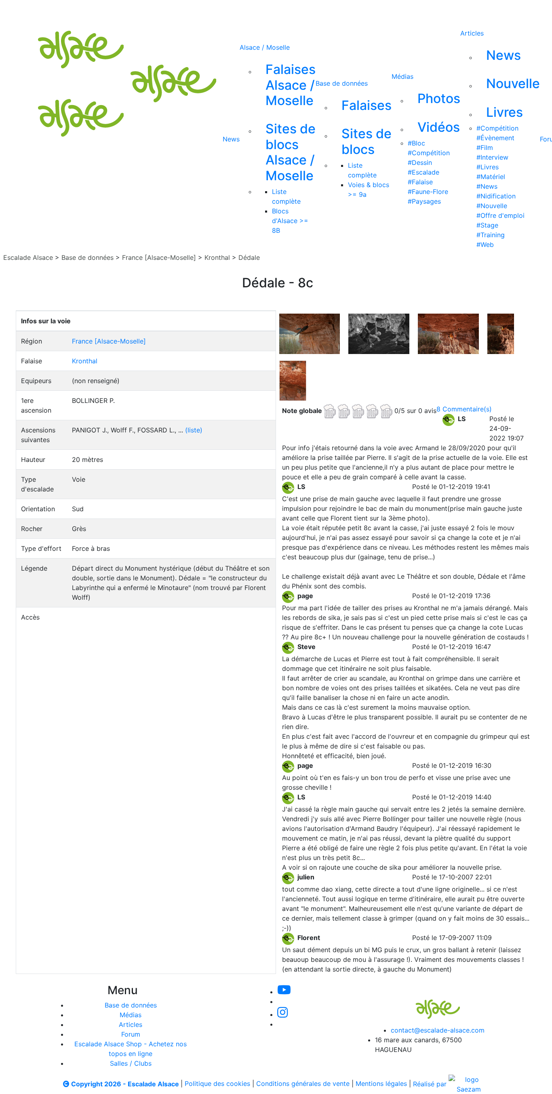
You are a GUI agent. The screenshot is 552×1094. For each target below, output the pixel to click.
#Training (490, 235)
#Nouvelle (491, 206)
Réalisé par (431, 1084)
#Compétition (429, 153)
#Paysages (424, 201)
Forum (130, 1034)
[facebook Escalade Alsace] (317, 11)
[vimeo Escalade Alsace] (263, 11)
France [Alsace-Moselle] (159, 257)
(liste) (193, 430)
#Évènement (495, 138)
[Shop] (344, 11)
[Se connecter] (367, 11)
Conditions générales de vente (303, 1084)
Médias (402, 76)
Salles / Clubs (131, 1063)
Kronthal (217, 257)
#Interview (492, 157)
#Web (485, 244)
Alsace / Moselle (265, 47)
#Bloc (416, 143)
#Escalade (423, 172)
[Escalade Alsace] (429, 1003)
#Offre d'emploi (500, 215)
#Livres (487, 167)
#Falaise (420, 182)
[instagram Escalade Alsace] (290, 11)
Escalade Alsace (28, 257)
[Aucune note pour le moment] (359, 410)
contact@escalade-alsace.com (438, 1030)
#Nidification (496, 196)
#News (486, 186)
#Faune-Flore (428, 192)
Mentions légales (381, 1084)
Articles (472, 33)
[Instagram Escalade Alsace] (282, 1014)
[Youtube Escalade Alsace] (236, 11)
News (231, 139)
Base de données (342, 83)
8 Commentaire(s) (464, 409)
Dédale (249, 257)
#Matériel (490, 177)
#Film (484, 147)
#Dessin (420, 162)
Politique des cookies (217, 1084)
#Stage (487, 225)
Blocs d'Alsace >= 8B (290, 220)
